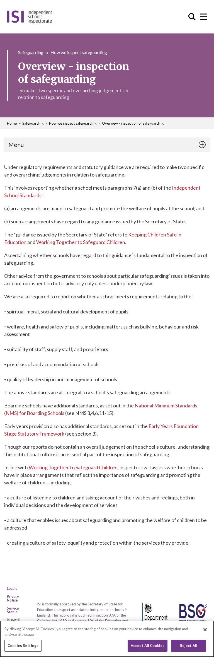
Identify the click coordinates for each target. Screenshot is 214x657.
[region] (107, 639)
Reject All (188, 645)
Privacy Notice (13, 598)
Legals (12, 588)
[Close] (205, 630)
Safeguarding (30, 52)
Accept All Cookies (147, 645)
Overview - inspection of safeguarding (133, 123)
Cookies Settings (23, 645)
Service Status (13, 610)
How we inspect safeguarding (78, 52)
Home (12, 123)
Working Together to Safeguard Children (80, 242)
